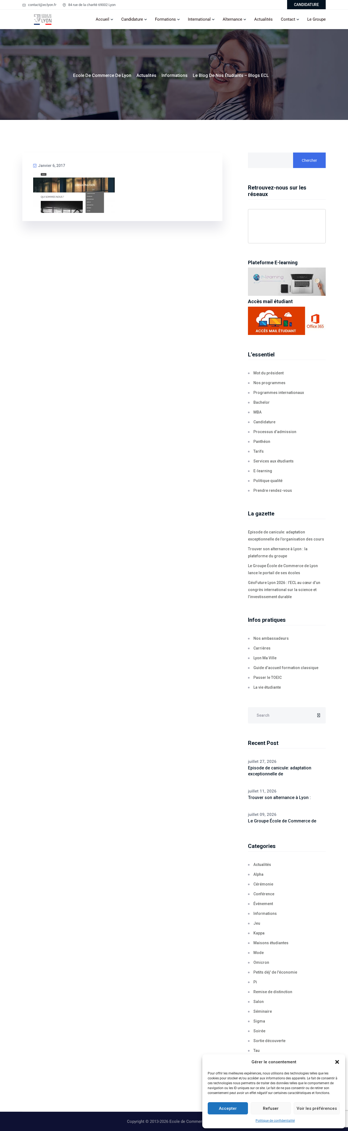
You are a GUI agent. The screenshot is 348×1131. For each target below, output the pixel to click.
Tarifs (258, 451)
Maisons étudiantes (270, 943)
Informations (265, 913)
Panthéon (261, 441)
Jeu (256, 923)
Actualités (263, 19)
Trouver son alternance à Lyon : (279, 797)
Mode (258, 952)
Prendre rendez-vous (272, 490)
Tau (256, 1050)
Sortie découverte (269, 1041)
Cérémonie (263, 884)
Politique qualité (267, 480)
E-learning (262, 471)
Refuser (271, 1108)
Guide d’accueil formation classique (285, 668)
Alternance (232, 19)
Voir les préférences (317, 1108)
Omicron (261, 962)
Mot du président (268, 373)
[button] (337, 1062)
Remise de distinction (272, 992)
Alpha (258, 874)
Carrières (262, 648)
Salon (258, 1001)
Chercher (309, 160)
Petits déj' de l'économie (275, 972)
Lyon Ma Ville (264, 658)
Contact (288, 19)
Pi (255, 982)
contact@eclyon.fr (41, 5)
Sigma (259, 1021)
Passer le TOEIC (267, 677)
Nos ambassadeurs (271, 638)
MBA (257, 412)
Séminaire (262, 1011)
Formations (165, 19)
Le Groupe (316, 19)
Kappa (259, 933)
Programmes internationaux (278, 392)
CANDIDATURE (306, 4)
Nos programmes (269, 383)
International (199, 19)
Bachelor (261, 402)
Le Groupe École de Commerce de (282, 821)
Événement (263, 904)
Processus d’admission (274, 432)
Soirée (259, 1031)
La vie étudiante (267, 687)
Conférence (263, 894)
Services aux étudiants (273, 461)
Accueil (102, 19)
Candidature (132, 19)
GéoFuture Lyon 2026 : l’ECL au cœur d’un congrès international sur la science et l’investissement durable (284, 589)
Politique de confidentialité (275, 1121)
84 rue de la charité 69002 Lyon (91, 5)
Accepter (228, 1108)
